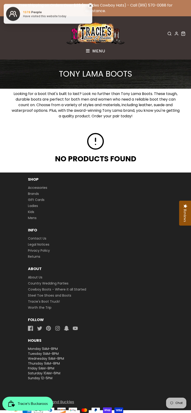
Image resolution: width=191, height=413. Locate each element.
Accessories (37, 187)
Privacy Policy (39, 250)
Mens (32, 218)
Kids (31, 212)
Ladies (33, 205)
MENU (98, 50)
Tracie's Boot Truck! (44, 301)
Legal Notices (38, 244)
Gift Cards (36, 199)
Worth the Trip (39, 307)
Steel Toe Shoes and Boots (49, 295)
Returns (34, 256)
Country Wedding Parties (48, 283)
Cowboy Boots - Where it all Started (57, 289)
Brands (33, 193)
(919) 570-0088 (152, 5)
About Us (35, 277)
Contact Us (37, 238)
